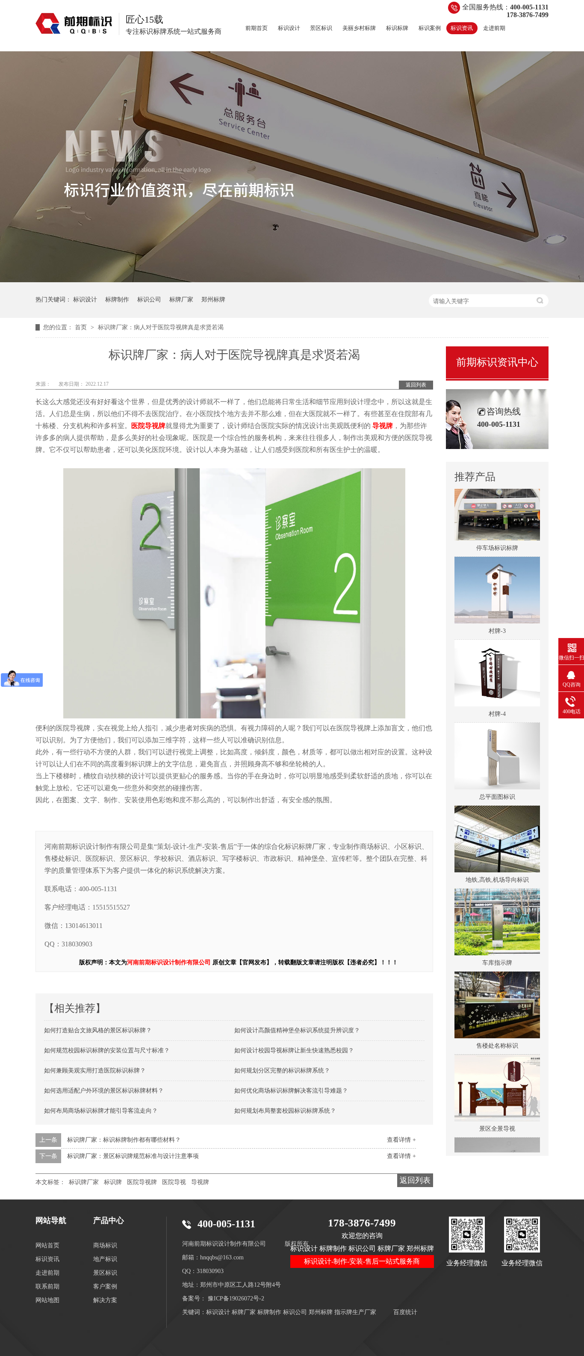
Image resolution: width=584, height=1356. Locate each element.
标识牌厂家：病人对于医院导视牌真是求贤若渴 (161, 327)
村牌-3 (497, 616)
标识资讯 (462, 28)
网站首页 (47, 1245)
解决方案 (105, 1300)
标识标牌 (397, 28)
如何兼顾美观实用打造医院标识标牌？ (95, 1070)
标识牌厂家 (84, 1182)
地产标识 (105, 1259)
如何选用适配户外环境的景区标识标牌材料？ (104, 1090)
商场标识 (105, 1245)
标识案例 (430, 28)
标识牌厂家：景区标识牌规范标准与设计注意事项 (133, 1156)
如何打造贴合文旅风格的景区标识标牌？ (98, 1030)
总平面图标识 (497, 782)
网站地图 (47, 1300)
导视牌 (200, 1182)
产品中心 (108, 1220)
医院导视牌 (142, 1182)
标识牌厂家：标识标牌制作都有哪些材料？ (124, 1140)
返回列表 (416, 385)
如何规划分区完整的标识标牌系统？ (282, 1070)
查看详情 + (401, 1140)
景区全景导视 (497, 1114)
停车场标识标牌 (497, 533)
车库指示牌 (497, 948)
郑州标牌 (213, 299)
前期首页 (256, 28)
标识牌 (113, 1182)
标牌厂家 (181, 299)
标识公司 (149, 299)
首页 (81, 327)
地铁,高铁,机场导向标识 (497, 865)
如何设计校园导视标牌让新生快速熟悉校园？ (294, 1050)
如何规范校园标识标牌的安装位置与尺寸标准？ (107, 1050)
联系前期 (47, 1286)
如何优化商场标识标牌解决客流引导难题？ (291, 1090)
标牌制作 (117, 299)
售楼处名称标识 (497, 1031)
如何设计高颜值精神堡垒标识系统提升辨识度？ (297, 1030)
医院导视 (174, 1182)
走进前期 (494, 28)
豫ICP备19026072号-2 (236, 1298)
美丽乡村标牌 (359, 28)
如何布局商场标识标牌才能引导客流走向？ (101, 1111)
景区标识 (321, 28)
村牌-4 (497, 699)
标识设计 (289, 28)
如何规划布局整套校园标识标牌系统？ (285, 1111)
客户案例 (105, 1286)
